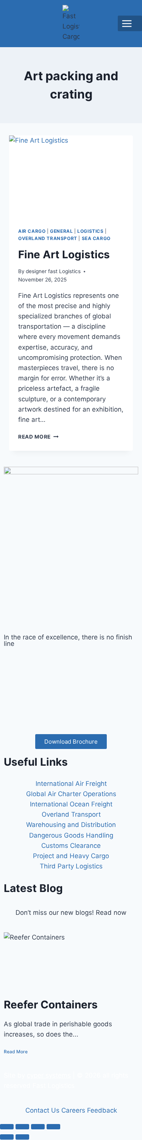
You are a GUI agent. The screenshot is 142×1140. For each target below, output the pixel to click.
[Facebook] (71, 660)
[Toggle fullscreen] (22, 1126)
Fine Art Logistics (64, 254)
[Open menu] (130, 23)
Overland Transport (47, 238)
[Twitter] (71, 678)
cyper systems (49, 1075)
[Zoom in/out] (7, 1126)
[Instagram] (71, 714)
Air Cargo (31, 231)
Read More (38, 437)
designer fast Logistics (53, 271)
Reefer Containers (51, 1004)
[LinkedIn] (71, 695)
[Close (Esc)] (53, 1126)
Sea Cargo (96, 238)
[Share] (38, 1126)
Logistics (90, 231)
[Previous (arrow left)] (7, 1137)
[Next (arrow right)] (22, 1137)
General (61, 231)
